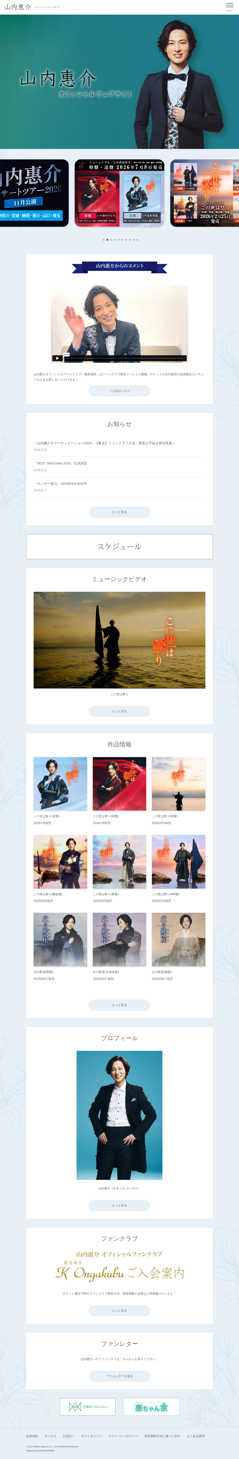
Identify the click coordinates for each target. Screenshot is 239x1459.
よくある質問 (196, 1436)
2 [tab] (106, 239)
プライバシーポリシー (123, 1436)
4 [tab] (114, 239)
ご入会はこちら (119, 390)
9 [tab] (133, 239)
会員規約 (32, 1436)
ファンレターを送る (119, 1376)
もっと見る (119, 512)
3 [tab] (110, 239)
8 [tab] (129, 239)
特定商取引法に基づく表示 (162, 1436)
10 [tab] (136, 239)
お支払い (69, 1436)
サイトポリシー (91, 1436)
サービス (50, 1436)
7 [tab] (125, 239)
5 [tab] (118, 239)
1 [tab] (103, 239)
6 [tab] (121, 239)
